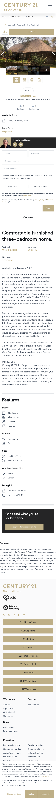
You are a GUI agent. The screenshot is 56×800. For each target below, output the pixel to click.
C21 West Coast (28, 689)
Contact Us (8, 716)
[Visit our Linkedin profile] (19, 615)
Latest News (8, 727)
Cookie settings (14, 794)
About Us (7, 704)
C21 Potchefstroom (28, 655)
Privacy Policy (27, 195)
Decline (31, 794)
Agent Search (9, 708)
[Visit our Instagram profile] (9, 615)
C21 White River (28, 681)
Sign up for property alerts (24, 527)
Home (4, 17)
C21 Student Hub (28, 664)
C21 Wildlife (28, 672)
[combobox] (19, 25)
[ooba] (28, 598)
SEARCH (31, 32)
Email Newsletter (10, 731)
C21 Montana (28, 639)
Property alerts (40, 186)
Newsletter (12, 186)
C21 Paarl (28, 647)
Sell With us (33, 704)
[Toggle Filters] (5, 32)
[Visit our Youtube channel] (24, 615)
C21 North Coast (28, 622)
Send (48, 208)
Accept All (46, 794)
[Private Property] (28, 607)
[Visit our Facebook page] (14, 615)
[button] (2, 54)
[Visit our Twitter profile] (4, 615)
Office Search (9, 712)
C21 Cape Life (28, 630)
